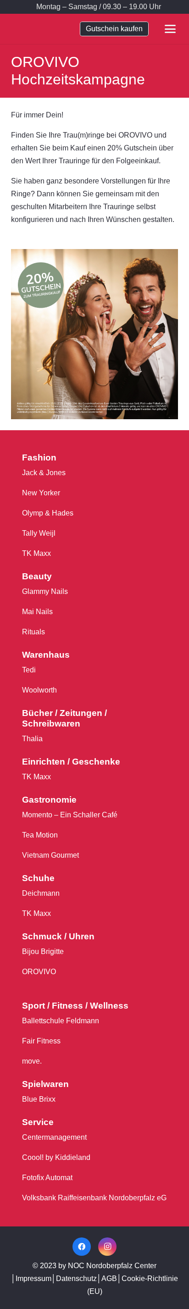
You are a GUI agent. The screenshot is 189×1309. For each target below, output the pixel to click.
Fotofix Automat (47, 1177)
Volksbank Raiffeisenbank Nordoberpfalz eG (94, 1198)
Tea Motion (40, 835)
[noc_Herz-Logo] (38, 29)
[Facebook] (81, 1246)
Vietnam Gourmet (50, 855)
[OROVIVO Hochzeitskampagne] (94, 255)
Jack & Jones (44, 473)
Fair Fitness (41, 1041)
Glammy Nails (45, 591)
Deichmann (41, 893)
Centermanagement (54, 1137)
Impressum (33, 1278)
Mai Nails (37, 612)
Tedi (29, 670)
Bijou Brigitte (43, 951)
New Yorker (41, 493)
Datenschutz (76, 1278)
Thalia (32, 739)
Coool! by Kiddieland (56, 1157)
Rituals (33, 632)
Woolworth (39, 690)
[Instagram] (107, 1246)
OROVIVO (39, 972)
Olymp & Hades (47, 513)
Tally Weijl (39, 533)
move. (32, 1061)
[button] (176, 7)
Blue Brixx (39, 1099)
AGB (109, 1278)
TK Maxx (36, 553)
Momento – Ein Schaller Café (69, 815)
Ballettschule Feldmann (60, 1021)
